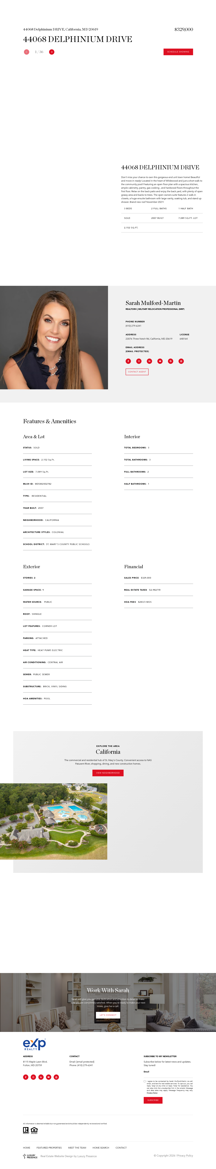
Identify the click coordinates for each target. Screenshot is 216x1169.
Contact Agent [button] (137, 372)
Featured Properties (49, 1147)
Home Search (101, 1147)
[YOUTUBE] (160, 361)
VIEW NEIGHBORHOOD (108, 773)
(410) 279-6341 (133, 325)
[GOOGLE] (170, 361)
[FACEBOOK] (128, 361)
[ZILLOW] (181, 361)
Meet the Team (77, 1147)
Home (26, 1147)
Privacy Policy (152, 1093)
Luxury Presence (87, 1156)
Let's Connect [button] (108, 1015)
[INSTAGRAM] (139, 361)
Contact (121, 1147)
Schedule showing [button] (178, 52)
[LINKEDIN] (149, 361)
